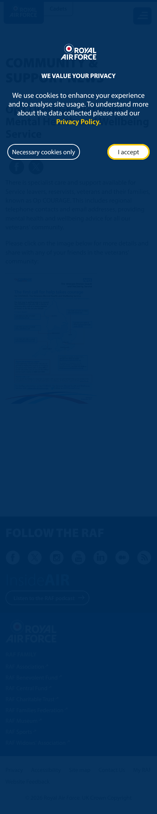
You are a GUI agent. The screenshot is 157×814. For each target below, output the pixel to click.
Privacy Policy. (78, 121)
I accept (128, 152)
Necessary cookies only (43, 152)
